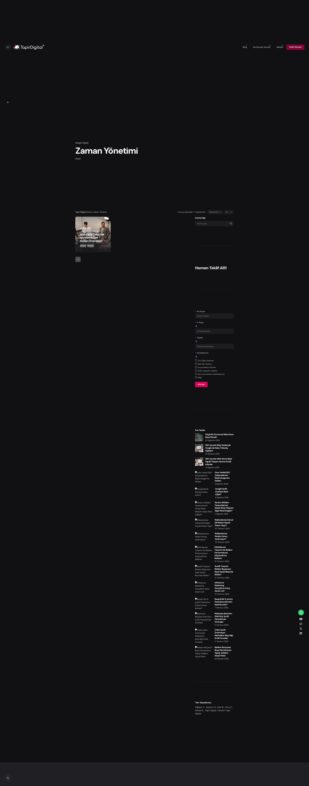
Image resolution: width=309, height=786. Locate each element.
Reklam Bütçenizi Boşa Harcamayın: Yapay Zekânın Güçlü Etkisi (223, 651)
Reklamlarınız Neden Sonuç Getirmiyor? (221, 536)
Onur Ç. (228, 707)
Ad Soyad (201, 311)
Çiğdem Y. (200, 707)
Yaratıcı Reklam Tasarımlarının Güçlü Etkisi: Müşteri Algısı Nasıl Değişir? (224, 506)
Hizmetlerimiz (202, 353)
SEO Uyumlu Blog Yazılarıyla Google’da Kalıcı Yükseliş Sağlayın (218, 448)
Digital (85, 143)
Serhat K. (199, 710)
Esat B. (220, 707)
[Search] (8, 778)
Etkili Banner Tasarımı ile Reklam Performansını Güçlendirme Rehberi (223, 553)
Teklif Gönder (295, 47)
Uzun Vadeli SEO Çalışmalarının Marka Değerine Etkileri (222, 476)
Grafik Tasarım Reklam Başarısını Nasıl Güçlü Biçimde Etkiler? (224, 570)
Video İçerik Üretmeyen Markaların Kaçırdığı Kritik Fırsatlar (224, 634)
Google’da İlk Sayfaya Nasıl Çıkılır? (221, 492)
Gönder (201, 384)
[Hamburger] (8, 47)
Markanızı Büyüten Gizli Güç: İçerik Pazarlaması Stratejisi (223, 617)
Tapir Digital (210, 710)
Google (78, 143)
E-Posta (200, 322)
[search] (231, 223)
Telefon (200, 338)
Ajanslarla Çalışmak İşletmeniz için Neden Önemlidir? (92, 238)
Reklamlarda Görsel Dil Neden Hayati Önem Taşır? (224, 523)
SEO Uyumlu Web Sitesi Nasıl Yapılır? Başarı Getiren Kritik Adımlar (218, 462)
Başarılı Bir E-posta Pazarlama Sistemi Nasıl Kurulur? (223, 602)
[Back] (8, 102)
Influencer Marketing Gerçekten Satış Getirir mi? (222, 586)
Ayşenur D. (211, 707)
